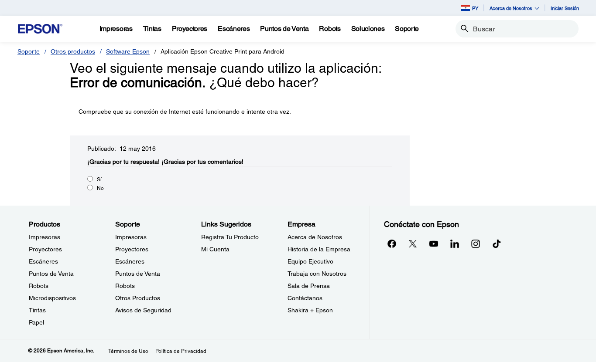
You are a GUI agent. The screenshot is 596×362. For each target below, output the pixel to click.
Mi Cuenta (215, 249)
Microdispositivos (52, 297)
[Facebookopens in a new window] (392, 243)
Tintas (37, 310)
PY (475, 8)
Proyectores (45, 249)
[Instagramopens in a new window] (475, 243)
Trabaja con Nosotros (317, 273)
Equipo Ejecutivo (310, 261)
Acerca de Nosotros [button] (511, 8)
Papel (36, 322)
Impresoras (44, 236)
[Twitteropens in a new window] (413, 243)
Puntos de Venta (51, 273)
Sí (99, 179)
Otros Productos (137, 297)
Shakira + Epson (310, 310)
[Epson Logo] (40, 29)
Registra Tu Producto (230, 236)
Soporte (28, 51)
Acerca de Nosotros (315, 236)
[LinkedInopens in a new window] (454, 243)
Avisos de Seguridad (143, 310)
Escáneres (43, 261)
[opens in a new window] (496, 243)
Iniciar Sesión (565, 8)
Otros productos (73, 51)
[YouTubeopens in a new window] (434, 243)
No (100, 188)
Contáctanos (305, 297)
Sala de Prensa (309, 285)
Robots (38, 285)
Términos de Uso (128, 351)
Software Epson (128, 51)
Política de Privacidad (180, 351)
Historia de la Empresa (319, 249)
